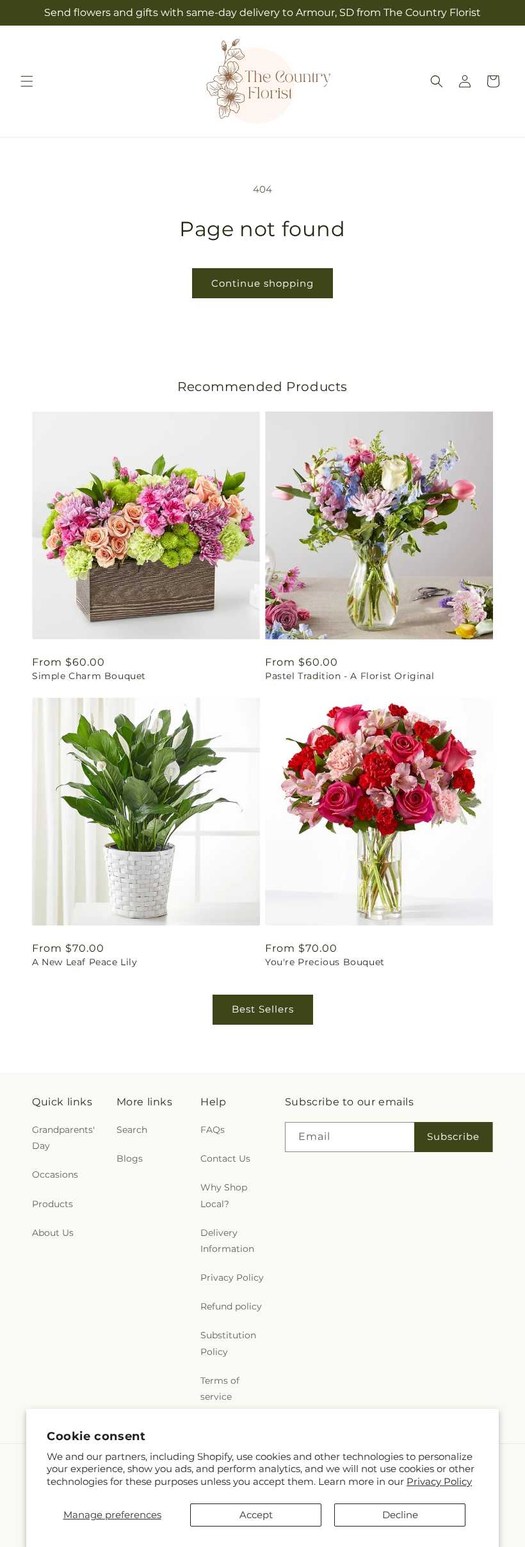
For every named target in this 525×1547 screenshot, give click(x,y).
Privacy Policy (439, 1481)
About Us (53, 1232)
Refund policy (231, 1306)
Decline (400, 1515)
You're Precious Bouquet (325, 962)
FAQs (212, 1129)
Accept (256, 1515)
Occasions (55, 1174)
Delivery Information (227, 1240)
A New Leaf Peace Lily (85, 962)
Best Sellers (263, 1009)
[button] (27, 81)
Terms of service (219, 1388)
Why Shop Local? (223, 1195)
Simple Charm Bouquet (89, 676)
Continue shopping (262, 283)
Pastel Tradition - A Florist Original (349, 676)
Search (132, 1129)
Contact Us (225, 1158)
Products (52, 1204)
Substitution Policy (228, 1343)
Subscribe (453, 1136)
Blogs (130, 1158)
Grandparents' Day (63, 1137)
